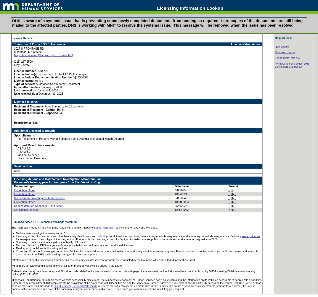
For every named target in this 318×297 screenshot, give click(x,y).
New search (282, 46)
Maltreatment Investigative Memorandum (39, 198)
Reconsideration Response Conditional (38, 206)
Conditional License (26, 209)
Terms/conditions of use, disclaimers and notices (292, 65)
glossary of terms (250, 236)
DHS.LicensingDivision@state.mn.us (75, 286)
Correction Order (24, 190)
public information (104, 227)
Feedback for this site (287, 58)
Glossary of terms (285, 52)
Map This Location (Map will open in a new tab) (43, 55)
